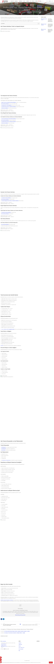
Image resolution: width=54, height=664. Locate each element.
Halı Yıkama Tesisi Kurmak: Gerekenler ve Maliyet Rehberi (50, 20)
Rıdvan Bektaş (27, 11)
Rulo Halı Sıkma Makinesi (5, 103)
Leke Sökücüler (3, 448)
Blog (27, 5)
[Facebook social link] (46, 1)
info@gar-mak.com (3, 645)
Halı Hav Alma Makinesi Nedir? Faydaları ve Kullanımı (50, 30)
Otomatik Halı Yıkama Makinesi (6, 197)
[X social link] (47, 1)
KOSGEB (2, 345)
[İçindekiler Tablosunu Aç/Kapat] (38, 23)
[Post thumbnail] (44, 20)
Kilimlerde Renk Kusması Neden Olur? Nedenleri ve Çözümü (50, 25)
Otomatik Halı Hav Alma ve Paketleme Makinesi (8, 106)
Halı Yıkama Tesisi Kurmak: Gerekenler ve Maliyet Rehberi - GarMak (14, 632)
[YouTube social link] (49, 1)
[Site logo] (5, 1)
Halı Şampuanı (3, 447)
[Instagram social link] (48, 1)
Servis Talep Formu (21, 647)
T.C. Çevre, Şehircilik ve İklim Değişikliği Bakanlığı (7, 329)
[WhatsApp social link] (51, 1)
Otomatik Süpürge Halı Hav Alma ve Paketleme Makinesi (10, 200)
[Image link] (3, 641)
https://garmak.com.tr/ (4, 646)
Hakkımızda (20, 644)
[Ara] (43, 1)
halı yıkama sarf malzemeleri (6, 460)
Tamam (51, 662)
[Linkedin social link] (50, 1)
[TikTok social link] (52, 1)
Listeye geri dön (20, 624)
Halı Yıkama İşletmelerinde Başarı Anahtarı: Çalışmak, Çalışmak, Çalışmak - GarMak (17, 631)
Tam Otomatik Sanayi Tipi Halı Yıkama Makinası (8, 118)
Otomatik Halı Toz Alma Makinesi (6, 105)
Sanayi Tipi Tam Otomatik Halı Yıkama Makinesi (8, 102)
